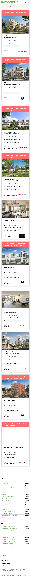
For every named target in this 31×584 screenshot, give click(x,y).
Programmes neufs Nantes (8, 539)
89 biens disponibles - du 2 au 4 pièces (13, 41)
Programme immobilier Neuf (16, 6)
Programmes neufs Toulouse (8, 526)
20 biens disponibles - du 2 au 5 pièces (13, 137)
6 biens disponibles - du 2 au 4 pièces (12, 315)
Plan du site (4, 555)
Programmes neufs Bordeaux (9, 533)
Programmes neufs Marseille (9, 541)
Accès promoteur (5, 565)
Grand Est (4, 494)
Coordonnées (4, 560)
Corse (3, 517)
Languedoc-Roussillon (7, 496)
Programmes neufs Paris (8, 537)
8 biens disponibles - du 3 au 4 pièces (12, 225)
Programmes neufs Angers (8, 545)
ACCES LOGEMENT (18, 570)
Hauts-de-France (6, 502)
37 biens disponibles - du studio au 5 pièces (12, 357)
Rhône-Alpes (5, 485)
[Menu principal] (29, 2)
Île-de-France (5, 483)
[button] (13, 32)
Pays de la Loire (6, 492)
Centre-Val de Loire (6, 507)
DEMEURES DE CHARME (7, 570)
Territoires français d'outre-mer (9, 515)
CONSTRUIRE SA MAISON (21, 569)
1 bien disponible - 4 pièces (13, 452)
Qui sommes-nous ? (6, 558)
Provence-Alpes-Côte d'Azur (9, 487)
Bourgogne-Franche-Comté (8, 511)
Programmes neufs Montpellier (9, 530)
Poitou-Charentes (6, 509)
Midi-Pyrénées (5, 500)
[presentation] (3, 24)
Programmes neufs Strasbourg (9, 528)
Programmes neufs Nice (7, 543)
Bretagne (4, 498)
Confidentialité (18, 575)
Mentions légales (11, 575)
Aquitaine (4, 490)
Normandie (4, 504)
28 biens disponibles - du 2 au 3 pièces (13, 184)
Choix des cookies (5, 576)
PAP (13, 569)
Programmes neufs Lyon (7, 535)
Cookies (24, 575)
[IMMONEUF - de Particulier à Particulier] (9, 2)
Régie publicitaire (5, 563)
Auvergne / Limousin (7, 513)
